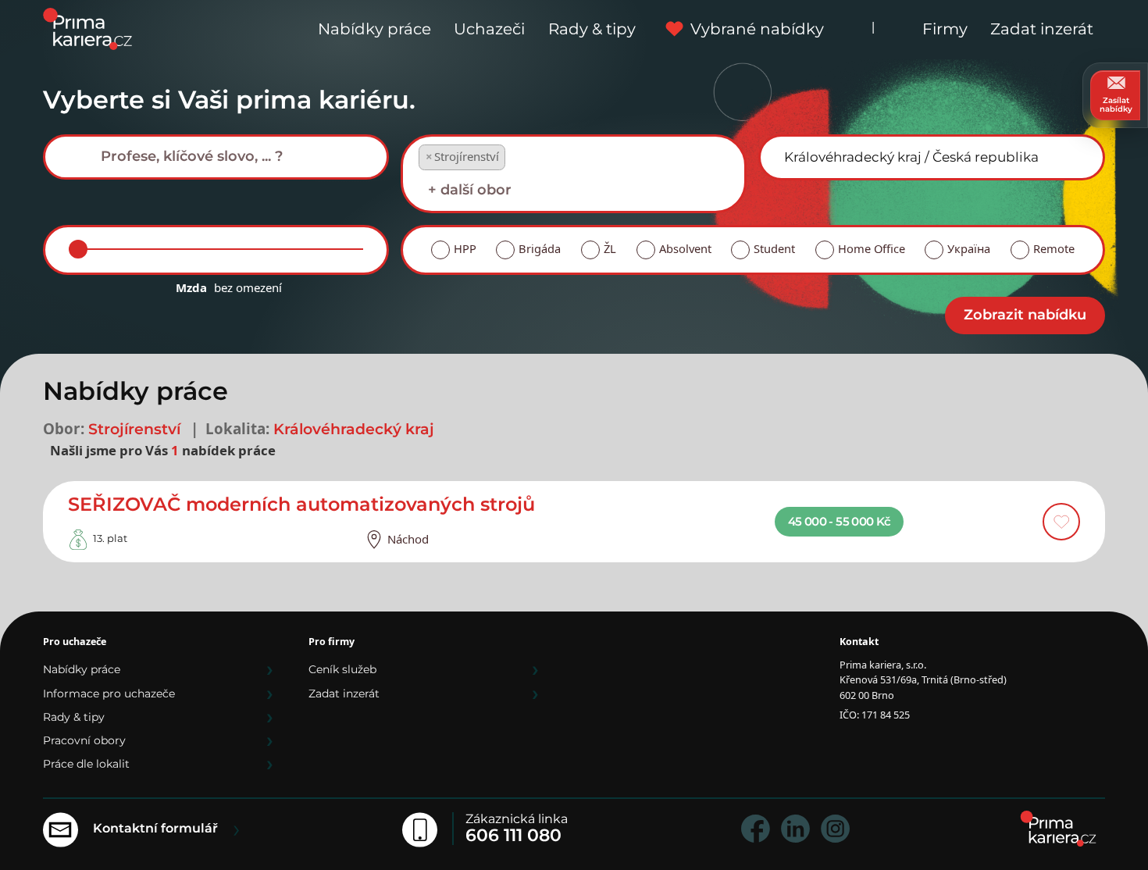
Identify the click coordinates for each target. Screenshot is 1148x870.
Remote (1054, 248)
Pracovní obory (84, 740)
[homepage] (1058, 829)
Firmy (945, 29)
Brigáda (540, 248)
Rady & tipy (592, 29)
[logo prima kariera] (87, 27)
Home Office (871, 248)
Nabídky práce (374, 29)
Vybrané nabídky (757, 29)
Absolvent (685, 248)
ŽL (610, 248)
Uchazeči (489, 29)
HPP (465, 248)
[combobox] (216, 157)
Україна (968, 248)
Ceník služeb (342, 669)
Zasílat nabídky (1116, 104)
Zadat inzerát (1041, 29)
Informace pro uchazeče (109, 693)
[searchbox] (228, 156)
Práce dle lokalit (86, 764)
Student (774, 248)
